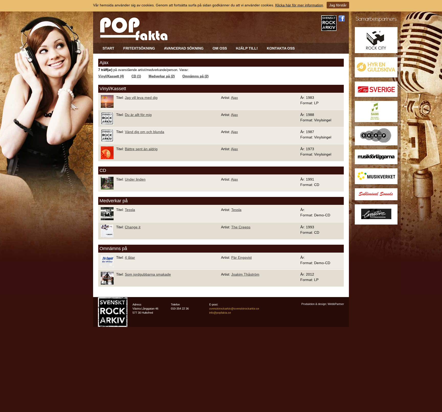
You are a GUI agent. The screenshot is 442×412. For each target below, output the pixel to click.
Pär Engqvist (241, 257)
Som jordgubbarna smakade (148, 274)
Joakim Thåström (245, 274)
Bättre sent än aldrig (141, 149)
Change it (132, 227)
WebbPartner (336, 303)
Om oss (220, 48)
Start (108, 48)
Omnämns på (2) (195, 76)
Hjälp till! (247, 48)
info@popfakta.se (220, 312)
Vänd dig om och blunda (144, 132)
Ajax (234, 98)
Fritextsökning (139, 48)
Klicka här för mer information (299, 5)
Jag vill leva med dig (141, 98)
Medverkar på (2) (162, 76)
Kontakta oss (281, 48)
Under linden (135, 179)
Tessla (130, 210)
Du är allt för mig (138, 115)
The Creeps (240, 227)
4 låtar (130, 257)
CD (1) (136, 76)
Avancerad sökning (184, 48)
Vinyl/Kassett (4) (111, 76)
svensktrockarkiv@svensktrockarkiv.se (234, 308)
